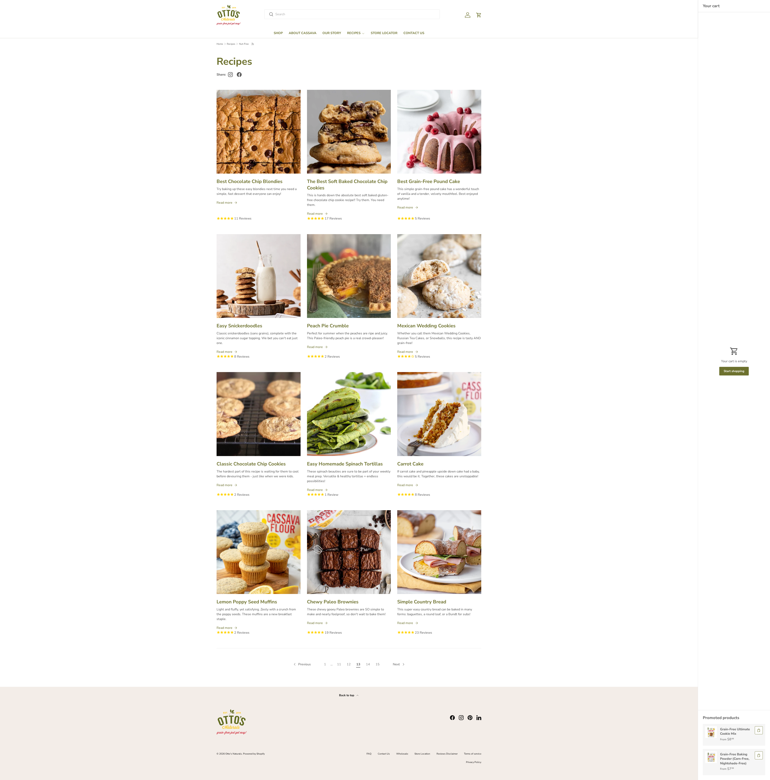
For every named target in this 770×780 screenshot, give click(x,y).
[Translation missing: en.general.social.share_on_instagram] (230, 74)
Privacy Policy (473, 762)
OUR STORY (331, 33)
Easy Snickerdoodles (239, 326)
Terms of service (472, 753)
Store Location (422, 753)
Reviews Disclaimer (447, 753)
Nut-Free (244, 44)
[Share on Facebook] (239, 74)
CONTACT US (413, 33)
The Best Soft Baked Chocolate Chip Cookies (347, 184)
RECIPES (354, 33)
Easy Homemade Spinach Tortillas (345, 464)
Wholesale (402, 753)
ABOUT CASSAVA (302, 33)
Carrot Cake (410, 464)
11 (339, 664)
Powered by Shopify (254, 753)
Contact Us (384, 753)
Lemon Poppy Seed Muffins (247, 602)
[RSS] (253, 43)
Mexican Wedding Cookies (426, 326)
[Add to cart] (759, 730)
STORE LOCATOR (384, 33)
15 (378, 664)
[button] (478, 15)
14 (368, 664)
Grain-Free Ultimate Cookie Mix (735, 731)
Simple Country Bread (421, 602)
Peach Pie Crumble (328, 326)
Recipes (231, 44)
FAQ (369, 753)
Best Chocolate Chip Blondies (250, 181)
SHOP (278, 33)
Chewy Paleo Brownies (333, 602)
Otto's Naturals (233, 753)
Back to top (347, 695)
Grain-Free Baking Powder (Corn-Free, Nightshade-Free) (734, 759)
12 (349, 664)
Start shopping (734, 371)
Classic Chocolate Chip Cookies (251, 464)
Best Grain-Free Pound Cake (428, 181)
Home (220, 44)
